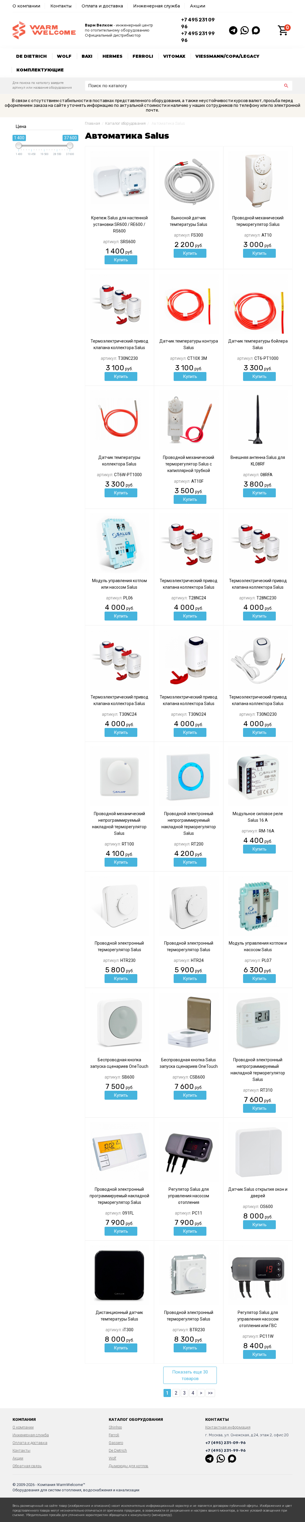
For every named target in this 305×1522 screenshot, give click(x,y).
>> (210, 1393)
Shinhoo (115, 1427)
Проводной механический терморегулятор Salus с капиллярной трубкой (188, 464)
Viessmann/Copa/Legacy (227, 56)
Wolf (64, 56)
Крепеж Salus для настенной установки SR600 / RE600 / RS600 (119, 224)
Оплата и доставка (102, 6)
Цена (20, 126)
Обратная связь (27, 1466)
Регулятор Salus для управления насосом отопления (188, 1196)
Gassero (116, 1442)
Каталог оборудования (125, 123)
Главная (92, 123)
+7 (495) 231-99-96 (225, 1450)
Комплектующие (40, 70)
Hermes (112, 56)
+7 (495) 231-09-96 (225, 1442)
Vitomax (174, 56)
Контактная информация (227, 1427)
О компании (26, 6)
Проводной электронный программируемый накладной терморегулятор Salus (119, 1196)
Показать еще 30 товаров (190, 1375)
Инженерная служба (156, 6)
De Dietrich (31, 56)
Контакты (60, 6)
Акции (197, 6)
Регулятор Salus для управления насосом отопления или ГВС (257, 1319)
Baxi (87, 56)
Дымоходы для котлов (128, 1466)
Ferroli (143, 56)
